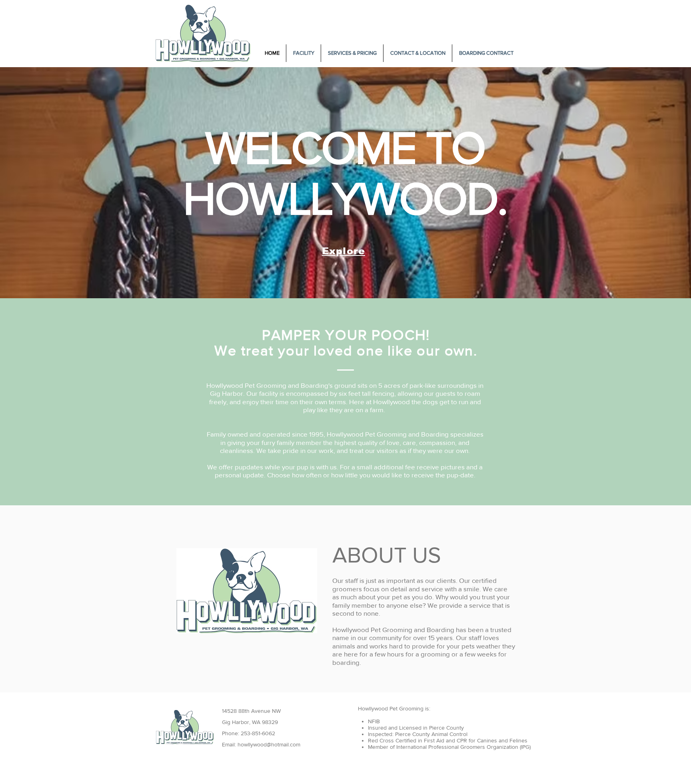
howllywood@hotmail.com (269, 744)
